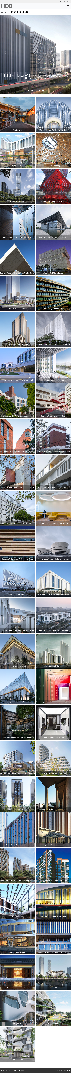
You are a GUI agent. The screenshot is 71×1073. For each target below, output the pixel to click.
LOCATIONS (13, 1068)
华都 (6, 6)
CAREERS (22, 1068)
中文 (68, 1)
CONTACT (5, 1068)
